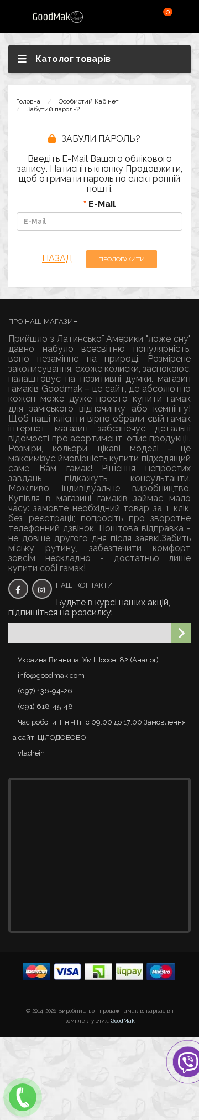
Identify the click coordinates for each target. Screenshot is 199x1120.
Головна (28, 101)
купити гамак (162, 398)
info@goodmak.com (51, 675)
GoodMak (123, 1021)
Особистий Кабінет (88, 101)
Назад (57, 258)
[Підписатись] (181, 633)
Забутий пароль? (53, 109)
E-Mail (102, 204)
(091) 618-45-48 (45, 706)
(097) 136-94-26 (45, 691)
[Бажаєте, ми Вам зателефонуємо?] (22, 1097)
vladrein (31, 753)
